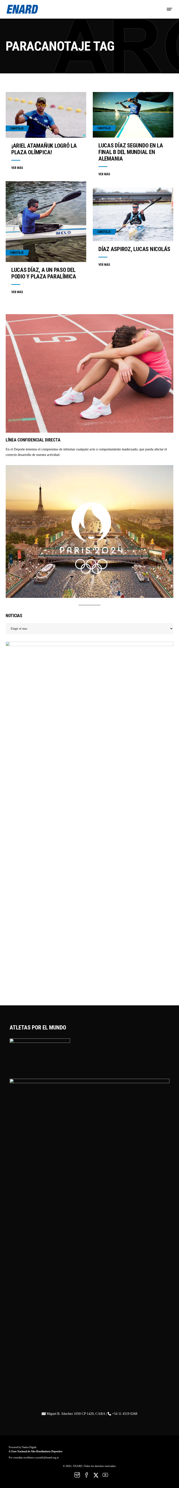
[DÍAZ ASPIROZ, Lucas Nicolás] (133, 214)
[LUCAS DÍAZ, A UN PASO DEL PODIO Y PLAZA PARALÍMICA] (46, 221)
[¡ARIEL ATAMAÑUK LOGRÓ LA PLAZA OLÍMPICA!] (46, 115)
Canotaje (16, 128)
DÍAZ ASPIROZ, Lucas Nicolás (134, 249)
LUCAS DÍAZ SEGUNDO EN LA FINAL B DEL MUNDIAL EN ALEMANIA (130, 152)
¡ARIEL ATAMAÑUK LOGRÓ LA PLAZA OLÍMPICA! (44, 149)
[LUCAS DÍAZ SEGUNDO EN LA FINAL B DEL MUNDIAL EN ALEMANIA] (133, 115)
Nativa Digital (29, 1447)
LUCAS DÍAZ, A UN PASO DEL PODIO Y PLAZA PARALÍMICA (43, 273)
